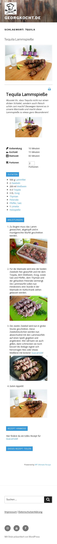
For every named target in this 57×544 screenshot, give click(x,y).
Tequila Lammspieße (19, 39)
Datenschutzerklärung (30, 512)
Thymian (14, 196)
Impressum (11, 512)
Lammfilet (21, 179)
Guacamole (37, 352)
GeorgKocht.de (23, 18)
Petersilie (14, 199)
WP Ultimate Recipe (43, 464)
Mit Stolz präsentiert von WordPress (22, 536)
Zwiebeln (15, 183)
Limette (15, 206)
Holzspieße (15, 209)
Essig (16, 193)
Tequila (17, 189)
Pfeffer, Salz (15, 203)
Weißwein (21, 186)
